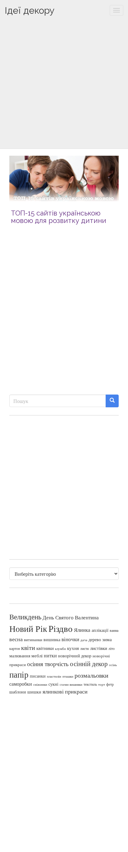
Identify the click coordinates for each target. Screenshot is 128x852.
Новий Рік (28, 628)
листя (84, 648)
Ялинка (82, 629)
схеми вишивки (71, 684)
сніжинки (40, 684)
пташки (67, 676)
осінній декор (89, 663)
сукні (53, 684)
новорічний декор (74, 656)
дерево (95, 639)
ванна (114, 630)
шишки (34, 692)
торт (101, 684)
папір (19, 674)
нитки (50, 655)
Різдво (60, 628)
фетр (110, 684)
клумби (60, 648)
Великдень (25, 617)
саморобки (20, 683)
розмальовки (91, 675)
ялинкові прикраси (65, 691)
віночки (70, 639)
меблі (37, 655)
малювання (19, 656)
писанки (38, 676)
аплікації (100, 630)
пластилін (54, 676)
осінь (113, 664)
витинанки (33, 639)
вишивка (51, 639)
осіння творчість (48, 664)
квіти (28, 647)
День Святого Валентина (71, 617)
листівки (98, 648)
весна (16, 639)
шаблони (17, 692)
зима (107, 639)
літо (111, 648)
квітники (45, 648)
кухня (73, 648)
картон (14, 648)
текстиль (90, 684)
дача (83, 640)
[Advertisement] (64, 84)
